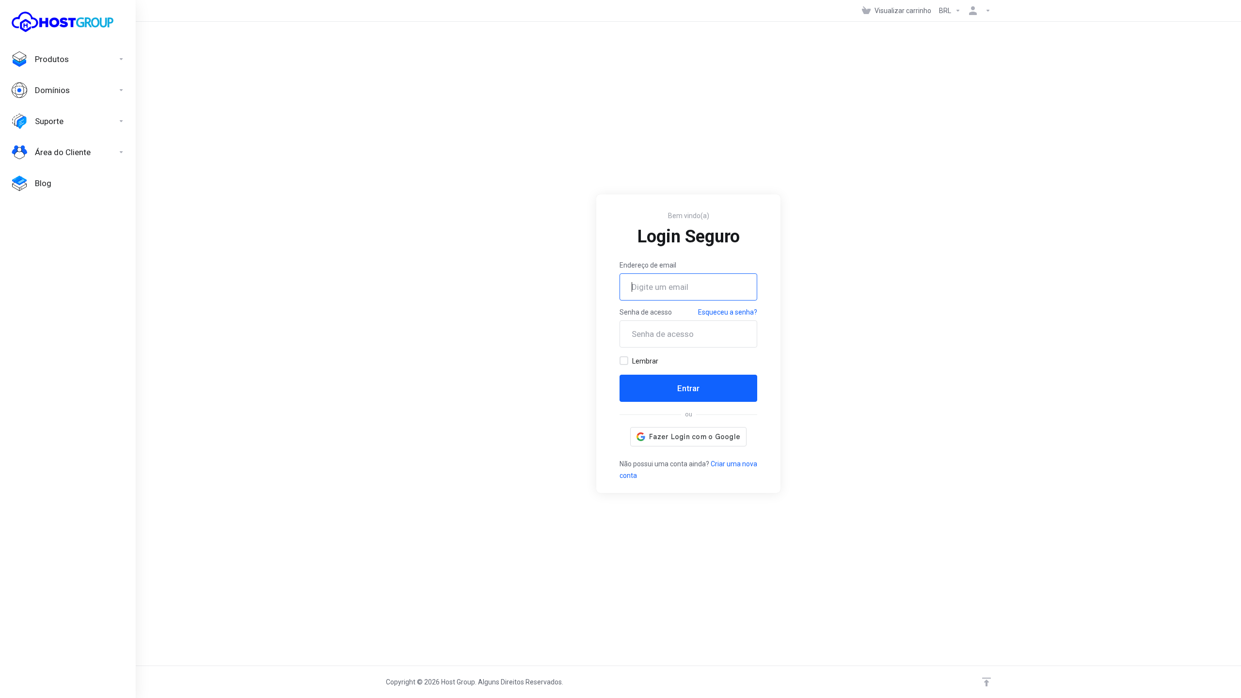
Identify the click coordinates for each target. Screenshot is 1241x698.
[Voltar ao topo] (986, 682)
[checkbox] (624, 360)
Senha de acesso (646, 312)
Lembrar (645, 361)
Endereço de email (648, 265)
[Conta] (978, 10)
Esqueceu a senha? (727, 312)
